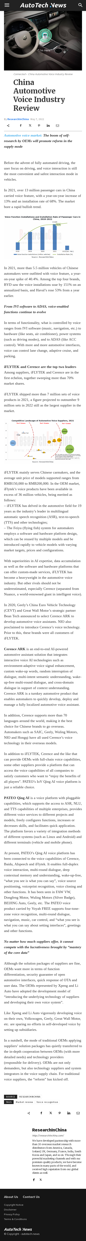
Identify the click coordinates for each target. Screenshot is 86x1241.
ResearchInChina (18, 119)
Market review (24, 1102)
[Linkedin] (48, 126)
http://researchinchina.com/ (48, 1135)
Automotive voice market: (23, 135)
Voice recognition (47, 1102)
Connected (19, 74)
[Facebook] (21, 126)
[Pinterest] (39, 126)
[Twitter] (30, 126)
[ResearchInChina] (16, 1154)
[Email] (57, 126)
